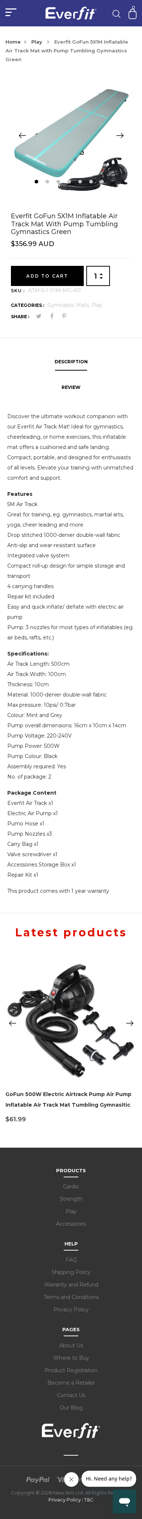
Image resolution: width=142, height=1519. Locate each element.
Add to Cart (47, 276)
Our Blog (71, 1407)
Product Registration (71, 1370)
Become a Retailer (71, 1382)
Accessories (71, 1224)
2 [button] (48, 182)
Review (71, 387)
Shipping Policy (71, 1272)
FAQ (71, 1259)
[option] (71, 135)
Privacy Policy (71, 1309)
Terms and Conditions (71, 1297)
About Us (71, 1345)
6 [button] (92, 182)
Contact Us (71, 1395)
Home (13, 42)
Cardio (71, 1186)
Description (71, 361)
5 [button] (81, 182)
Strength (71, 1199)
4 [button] (70, 182)
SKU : (18, 290)
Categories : (27, 305)
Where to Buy (71, 1358)
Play (37, 42)
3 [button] (59, 182)
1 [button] (37, 182)
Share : (20, 316)
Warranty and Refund (71, 1284)
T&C (89, 1500)
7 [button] (103, 182)
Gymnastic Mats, (69, 305)
